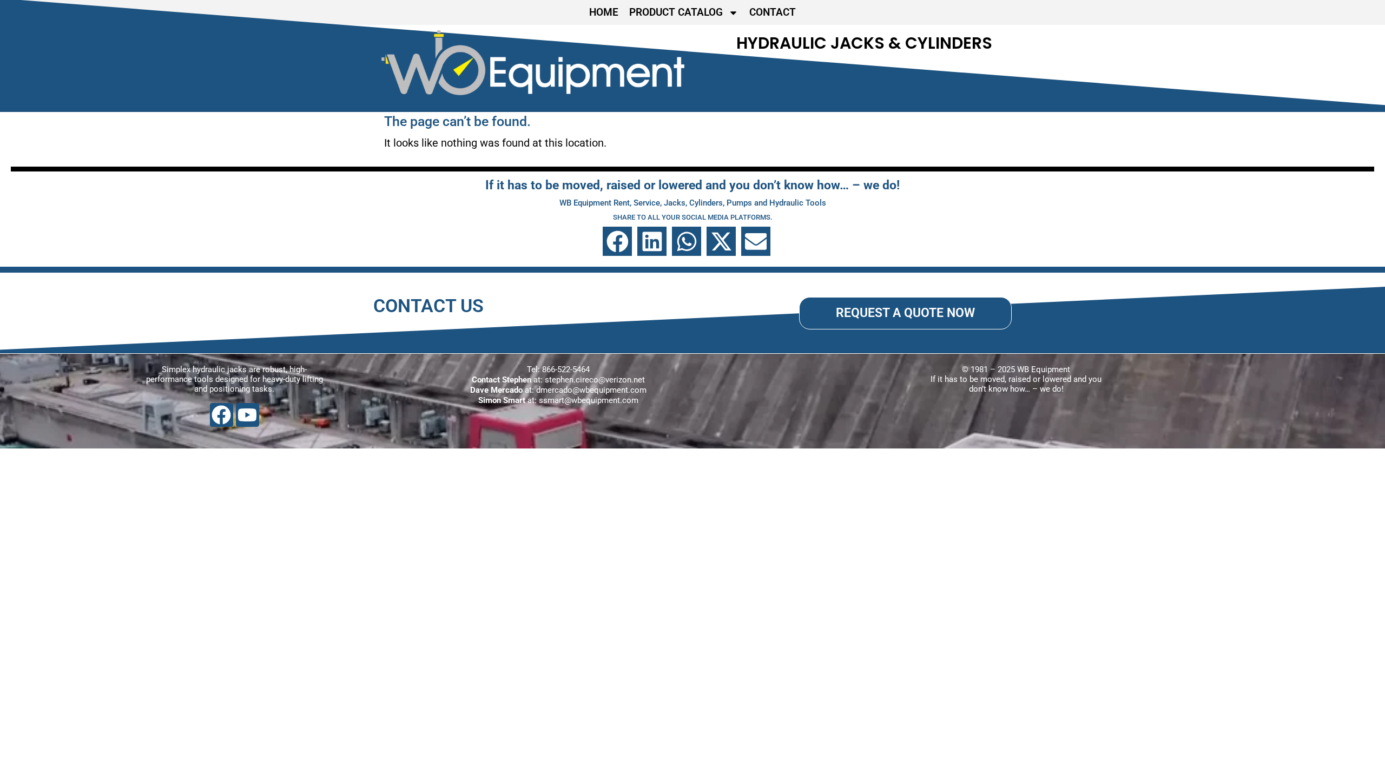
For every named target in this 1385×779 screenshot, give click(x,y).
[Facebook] (221, 414)
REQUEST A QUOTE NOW (905, 313)
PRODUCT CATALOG (676, 12)
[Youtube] (247, 414)
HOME (603, 12)
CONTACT (772, 12)
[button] (617, 241)
